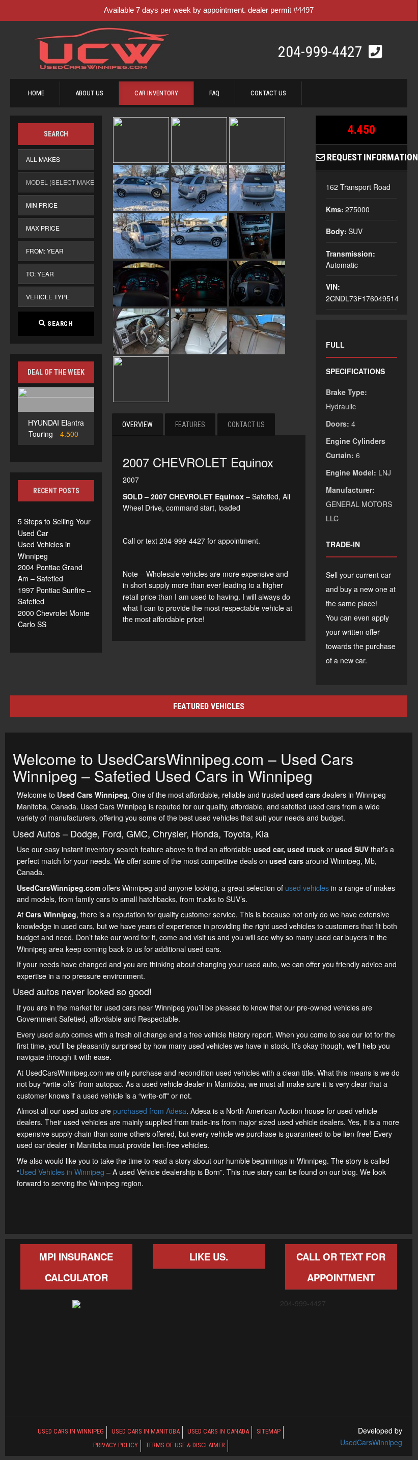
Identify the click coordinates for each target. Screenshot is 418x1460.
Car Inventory (156, 93)
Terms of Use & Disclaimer (185, 1445)
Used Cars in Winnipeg (71, 1431)
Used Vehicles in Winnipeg (61, 1172)
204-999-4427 (322, 52)
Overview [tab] (137, 424)
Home (36, 93)
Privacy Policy (115, 1445)
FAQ (214, 93)
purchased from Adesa (149, 1111)
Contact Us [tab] (246, 424)
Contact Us (268, 93)
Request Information (366, 157)
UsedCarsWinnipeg (371, 1442)
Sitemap (269, 1431)
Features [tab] (190, 424)
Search (59, 323)
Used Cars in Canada (218, 1431)
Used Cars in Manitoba (146, 1431)
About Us (89, 93)
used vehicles (307, 888)
